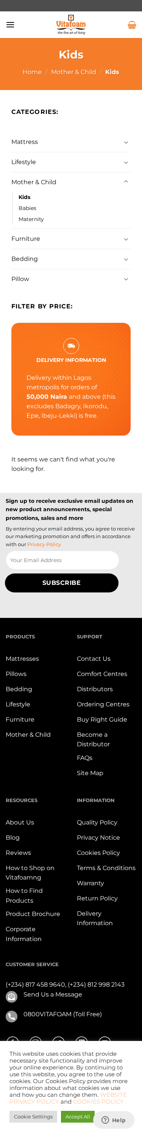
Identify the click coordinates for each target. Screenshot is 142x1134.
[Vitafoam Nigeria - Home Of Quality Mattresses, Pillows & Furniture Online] (71, 24)
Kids (24, 197)
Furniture (25, 238)
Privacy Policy (44, 544)
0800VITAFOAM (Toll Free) (62, 1014)
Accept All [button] (78, 1116)
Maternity (31, 219)
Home (32, 72)
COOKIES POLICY (98, 1101)
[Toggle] (126, 142)
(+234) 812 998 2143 (96, 984)
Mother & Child (73, 72)
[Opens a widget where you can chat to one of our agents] (113, 1120)
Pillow (20, 279)
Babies (27, 208)
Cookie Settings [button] (33, 1116)
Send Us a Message (52, 994)
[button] (10, 24)
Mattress (24, 141)
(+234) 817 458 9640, (37, 984)
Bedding (24, 258)
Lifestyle (23, 162)
